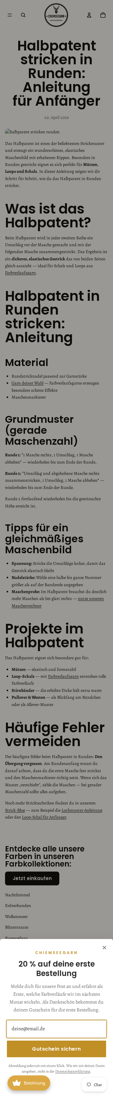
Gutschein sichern (56, 1049)
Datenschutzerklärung (72, 1071)
